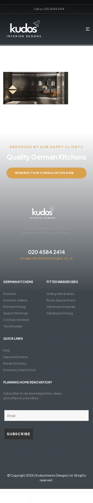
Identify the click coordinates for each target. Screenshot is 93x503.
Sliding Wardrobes (60, 293)
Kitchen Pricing (14, 306)
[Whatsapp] (77, 499)
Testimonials (12, 326)
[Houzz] (62, 270)
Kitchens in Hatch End (19, 370)
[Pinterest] (46, 270)
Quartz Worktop (15, 313)
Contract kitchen (16, 319)
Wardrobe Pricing (59, 313)
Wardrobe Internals (60, 306)
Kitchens (9, 293)
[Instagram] (39, 270)
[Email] (46, 499)
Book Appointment (61, 300)
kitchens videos (15, 300)
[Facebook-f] (31, 270)
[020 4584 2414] (46, 242)
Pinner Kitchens (14, 363)
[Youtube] (54, 270)
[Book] (15, 499)
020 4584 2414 (46, 252)
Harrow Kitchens (15, 357)
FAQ (6, 350)
